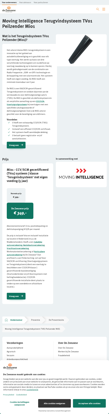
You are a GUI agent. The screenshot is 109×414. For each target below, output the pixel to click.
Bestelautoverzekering (34, 245)
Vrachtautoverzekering (18, 248)
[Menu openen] (104, 9)
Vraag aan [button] (14, 145)
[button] (9, 2)
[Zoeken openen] (98, 9)
